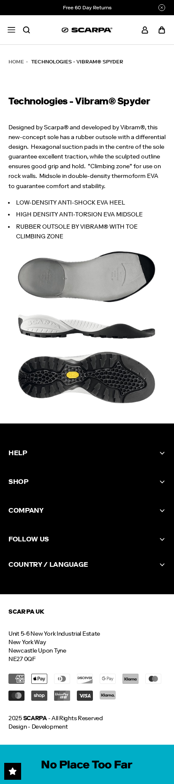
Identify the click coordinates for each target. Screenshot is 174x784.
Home (16, 62)
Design (17, 726)
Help (17, 453)
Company (26, 510)
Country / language (48, 564)
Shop (18, 482)
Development (50, 726)
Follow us (28, 539)
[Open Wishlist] (12, 771)
